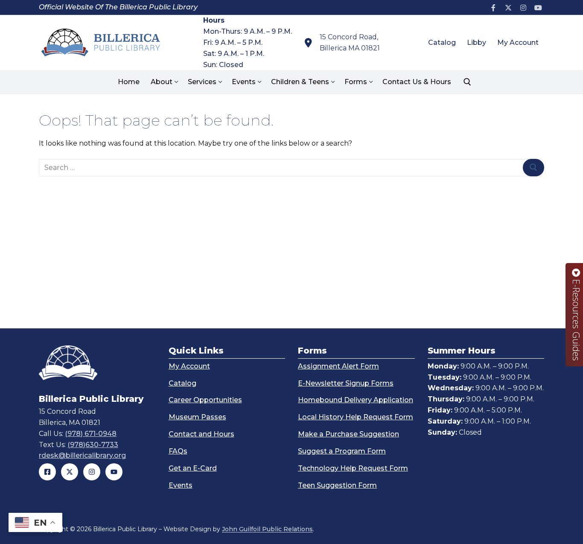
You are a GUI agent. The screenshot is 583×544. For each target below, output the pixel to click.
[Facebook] (493, 7)
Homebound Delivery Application (355, 400)
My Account (189, 366)
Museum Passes (197, 417)
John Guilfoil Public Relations (267, 529)
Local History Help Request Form (355, 417)
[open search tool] (467, 82)
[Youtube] (538, 7)
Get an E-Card (193, 468)
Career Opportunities (205, 400)
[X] (508, 7)
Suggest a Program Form (342, 451)
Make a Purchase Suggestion (348, 434)
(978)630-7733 (92, 445)
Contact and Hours (201, 434)
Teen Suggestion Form (337, 485)
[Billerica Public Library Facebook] (47, 471)
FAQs (178, 451)
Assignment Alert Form (338, 366)
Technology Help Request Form (353, 468)
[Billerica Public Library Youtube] (113, 471)
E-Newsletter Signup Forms (346, 383)
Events (180, 485)
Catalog (182, 383)
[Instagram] (523, 7)
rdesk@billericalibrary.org (82, 455)
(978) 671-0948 (91, 434)
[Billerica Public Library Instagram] (91, 471)
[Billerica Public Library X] (69, 471)
